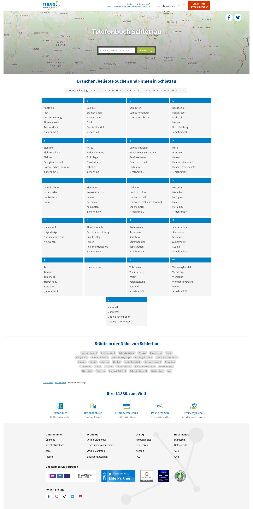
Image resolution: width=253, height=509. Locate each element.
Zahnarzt (113, 307)
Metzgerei (177, 197)
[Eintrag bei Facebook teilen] (229, 17)
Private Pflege (94, 237)
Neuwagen (50, 241)
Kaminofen (93, 206)
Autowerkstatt (52, 127)
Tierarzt (48, 272)
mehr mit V (137, 291)
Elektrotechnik (52, 152)
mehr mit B (94, 132)
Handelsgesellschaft (183, 167)
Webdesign (178, 272)
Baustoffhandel (95, 127)
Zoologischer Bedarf (119, 316)
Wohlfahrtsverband (183, 281)
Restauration (136, 246)
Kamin (90, 197)
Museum (177, 187)
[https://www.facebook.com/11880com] (49, 496)
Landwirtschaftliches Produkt (145, 202)
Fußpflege (92, 157)
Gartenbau (135, 167)
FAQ (138, 457)
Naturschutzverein (54, 237)
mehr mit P (94, 251)
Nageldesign (51, 232)
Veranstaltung (137, 281)
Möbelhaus (178, 192)
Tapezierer (49, 286)
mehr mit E (52, 171)
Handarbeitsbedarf (182, 162)
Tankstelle (49, 276)
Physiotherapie (95, 227)
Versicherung (136, 272)
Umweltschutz (95, 267)
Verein (132, 276)
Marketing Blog (143, 440)
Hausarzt (177, 157)
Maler (175, 202)
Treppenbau (50, 281)
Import (47, 202)
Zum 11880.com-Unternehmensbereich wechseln (128, 6)
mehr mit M (180, 211)
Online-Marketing (96, 451)
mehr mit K (94, 211)
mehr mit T (52, 291)
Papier (90, 241)
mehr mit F (94, 171)
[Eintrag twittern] (237, 17)
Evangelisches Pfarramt (57, 167)
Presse (49, 457)
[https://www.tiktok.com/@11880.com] (64, 496)
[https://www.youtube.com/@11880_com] (80, 496)
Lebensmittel (136, 206)
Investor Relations (55, 445)
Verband (134, 286)
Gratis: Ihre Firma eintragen (199, 5)
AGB (176, 451)
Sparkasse (178, 232)
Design (176, 122)
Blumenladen (94, 112)
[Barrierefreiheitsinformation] (180, 5)
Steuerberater (180, 227)
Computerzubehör (139, 117)
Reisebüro (135, 237)
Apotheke (49, 107)
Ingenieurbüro (52, 187)
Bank (89, 122)
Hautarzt (177, 152)
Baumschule (94, 117)
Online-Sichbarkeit (96, 440)
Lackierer (134, 187)
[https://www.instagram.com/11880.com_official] (56, 496)
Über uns (50, 440)
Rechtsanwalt (137, 227)
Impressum (180, 440)
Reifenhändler (137, 241)
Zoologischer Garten (119, 321)
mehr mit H (180, 171)
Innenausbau (51, 192)
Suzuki (176, 246)
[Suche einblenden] (159, 5)
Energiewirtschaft (53, 162)
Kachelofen (93, 202)
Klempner (92, 187)
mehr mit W (180, 291)
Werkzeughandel (181, 267)
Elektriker (49, 147)
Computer (135, 107)
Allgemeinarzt (51, 122)
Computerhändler (139, 112)
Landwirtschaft (137, 197)
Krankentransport (96, 192)
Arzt (46, 112)
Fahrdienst (92, 167)
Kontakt (140, 451)
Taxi (46, 267)
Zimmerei (113, 311)
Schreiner (177, 237)
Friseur (90, 147)
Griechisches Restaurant (142, 152)
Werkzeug (177, 276)
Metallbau (177, 206)
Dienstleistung (180, 127)
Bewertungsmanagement (100, 445)
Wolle (175, 286)
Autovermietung (53, 117)
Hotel (175, 147)
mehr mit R (137, 251)
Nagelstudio (50, 227)
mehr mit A (52, 132)
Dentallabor (179, 112)
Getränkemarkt (137, 157)
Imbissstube (50, 197)
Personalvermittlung (98, 232)
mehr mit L (137, 211)
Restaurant (135, 232)
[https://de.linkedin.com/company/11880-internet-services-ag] (72, 496)
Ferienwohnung (95, 152)
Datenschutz (180, 445)
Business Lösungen (97, 457)
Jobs (48, 451)
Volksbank (135, 267)
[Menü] (185, 5)
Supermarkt (179, 241)
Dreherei (177, 117)
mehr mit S (180, 251)
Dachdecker (178, 107)
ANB (176, 457)
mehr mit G (137, 171)
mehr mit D (180, 132)
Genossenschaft (138, 162)
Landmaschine (137, 192)
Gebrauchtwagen (138, 147)
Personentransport (97, 246)
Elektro (48, 157)
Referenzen (142, 445)
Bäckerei (91, 107)
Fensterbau (93, 162)
